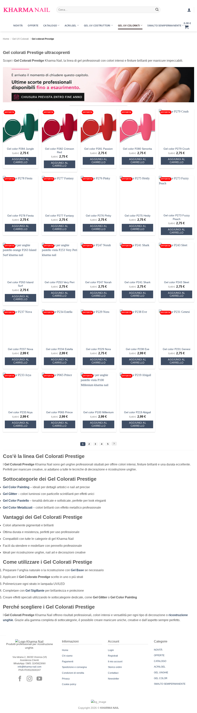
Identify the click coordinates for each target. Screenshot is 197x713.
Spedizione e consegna (74, 667)
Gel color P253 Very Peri (59, 282)
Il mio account (115, 661)
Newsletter (113, 678)
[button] (6, 22)
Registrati (113, 655)
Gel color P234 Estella (59, 349)
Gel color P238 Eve (137, 349)
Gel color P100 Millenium (98, 412)
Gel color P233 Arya (20, 412)
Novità (18, 25)
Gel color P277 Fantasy (59, 215)
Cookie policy (69, 684)
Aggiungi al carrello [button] (20, 161)
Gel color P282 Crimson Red (59, 150)
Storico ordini (115, 667)
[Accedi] (189, 10)
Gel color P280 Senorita (137, 148)
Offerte (33, 25)
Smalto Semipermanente (164, 25)
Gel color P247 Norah (98, 282)
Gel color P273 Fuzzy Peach (177, 217)
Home (6, 39)
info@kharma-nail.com (29, 666)
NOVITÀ (158, 649)
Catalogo (50, 25)
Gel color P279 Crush (177, 148)
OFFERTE (159, 655)
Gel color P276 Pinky (98, 215)
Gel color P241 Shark (137, 282)
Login (111, 650)
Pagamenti (67, 661)
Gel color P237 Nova (20, 349)
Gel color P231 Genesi (176, 349)
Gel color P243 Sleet (176, 282)
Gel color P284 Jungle (20, 148)
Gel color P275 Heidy (137, 215)
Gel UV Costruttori (97, 25)
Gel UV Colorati (129, 25)
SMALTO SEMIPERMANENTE (169, 684)
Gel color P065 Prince (59, 412)
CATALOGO (160, 661)
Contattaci (113, 673)
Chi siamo (67, 655)
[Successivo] (114, 444)
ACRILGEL (159, 666)
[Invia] (157, 10)
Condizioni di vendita (73, 673)
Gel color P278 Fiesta (20, 215)
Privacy (66, 678)
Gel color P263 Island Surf (20, 284)
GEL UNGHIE (161, 672)
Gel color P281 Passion (98, 148)
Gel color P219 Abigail (137, 412)
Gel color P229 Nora (98, 349)
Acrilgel (70, 25)
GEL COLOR (160, 678)
